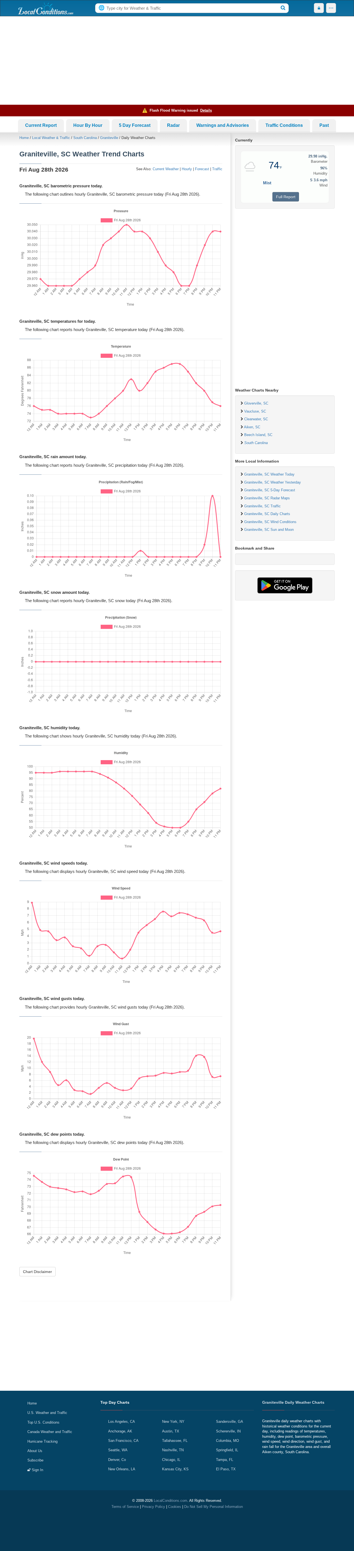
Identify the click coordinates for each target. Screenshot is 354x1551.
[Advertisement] (177, 60)
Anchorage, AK (120, 1431)
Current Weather (166, 169)
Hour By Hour (87, 125)
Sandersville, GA (229, 1421)
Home (24, 138)
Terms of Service (125, 1507)
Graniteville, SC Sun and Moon (269, 530)
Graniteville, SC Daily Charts (267, 514)
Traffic (217, 169)
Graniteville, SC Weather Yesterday (272, 482)
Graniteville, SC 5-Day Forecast (269, 490)
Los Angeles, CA (121, 1421)
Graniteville (109, 138)
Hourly (187, 169)
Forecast (202, 169)
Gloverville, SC (256, 403)
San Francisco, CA (123, 1441)
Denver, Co (117, 1460)
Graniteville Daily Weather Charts (293, 1402)
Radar (173, 125)
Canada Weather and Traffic (49, 1432)
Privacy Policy (153, 1507)
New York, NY (173, 1421)
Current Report (41, 125)
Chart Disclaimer (37, 1271)
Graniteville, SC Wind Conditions (270, 522)
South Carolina (85, 138)
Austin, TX (170, 1431)
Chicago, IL (171, 1460)
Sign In (37, 1470)
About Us (34, 1451)
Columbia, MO (227, 1441)
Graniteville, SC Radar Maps (267, 498)
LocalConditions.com (170, 1500)
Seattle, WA (117, 1450)
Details (206, 110)
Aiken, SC (252, 427)
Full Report (285, 197)
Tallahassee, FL (175, 1441)
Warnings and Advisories (222, 125)
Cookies (174, 1507)
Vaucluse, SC (255, 411)
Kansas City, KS (175, 1469)
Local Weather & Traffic (51, 138)
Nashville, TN (173, 1450)
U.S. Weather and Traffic (47, 1413)
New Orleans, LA (121, 1469)
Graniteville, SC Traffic (262, 506)
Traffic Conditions (284, 125)
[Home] (45, 8)
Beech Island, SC (258, 435)
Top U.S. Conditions (43, 1422)
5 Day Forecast (134, 125)
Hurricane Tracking (42, 1441)
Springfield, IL (227, 1450)
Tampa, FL (224, 1460)
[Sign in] (319, 8)
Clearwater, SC (256, 419)
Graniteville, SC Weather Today (269, 474)
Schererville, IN (228, 1431)
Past (324, 125)
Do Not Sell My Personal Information (213, 1507)
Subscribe (35, 1460)
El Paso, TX (226, 1469)
